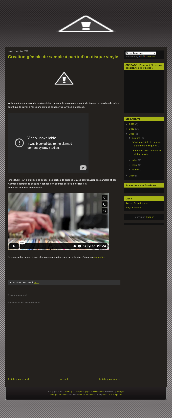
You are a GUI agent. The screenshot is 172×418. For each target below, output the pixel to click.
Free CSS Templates (112, 395)
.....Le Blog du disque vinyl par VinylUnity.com (83, 391)
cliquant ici (98, 257)
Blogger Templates (59, 395)
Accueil (64, 379)
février (135, 169)
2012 (132, 128)
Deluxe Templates (86, 395)
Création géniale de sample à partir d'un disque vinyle (63, 56)
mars (135, 165)
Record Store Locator (136, 203)
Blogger (149, 217)
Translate (150, 56)
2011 (132, 133)
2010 (132, 175)
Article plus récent (18, 379)
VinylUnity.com (133, 207)
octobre (136, 138)
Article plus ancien (109, 379)
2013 (132, 124)
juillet (135, 160)
